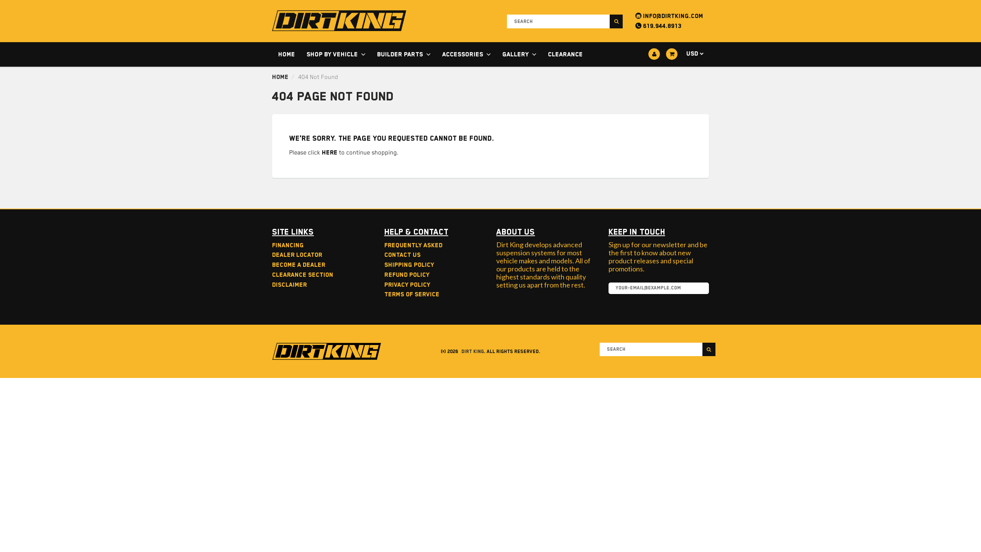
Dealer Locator (297, 254)
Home (286, 54)
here (330, 152)
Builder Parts (400, 54)
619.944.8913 (661, 26)
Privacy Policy (407, 284)
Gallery (515, 54)
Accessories (462, 54)
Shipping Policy (409, 264)
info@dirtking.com (672, 16)
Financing (288, 245)
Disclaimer (289, 284)
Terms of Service (412, 294)
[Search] (616, 21)
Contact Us (402, 254)
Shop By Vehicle (332, 54)
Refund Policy (407, 274)
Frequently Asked (413, 245)
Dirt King (472, 351)
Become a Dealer (298, 264)
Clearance (565, 54)
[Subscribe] (699, 289)
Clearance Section (302, 274)
